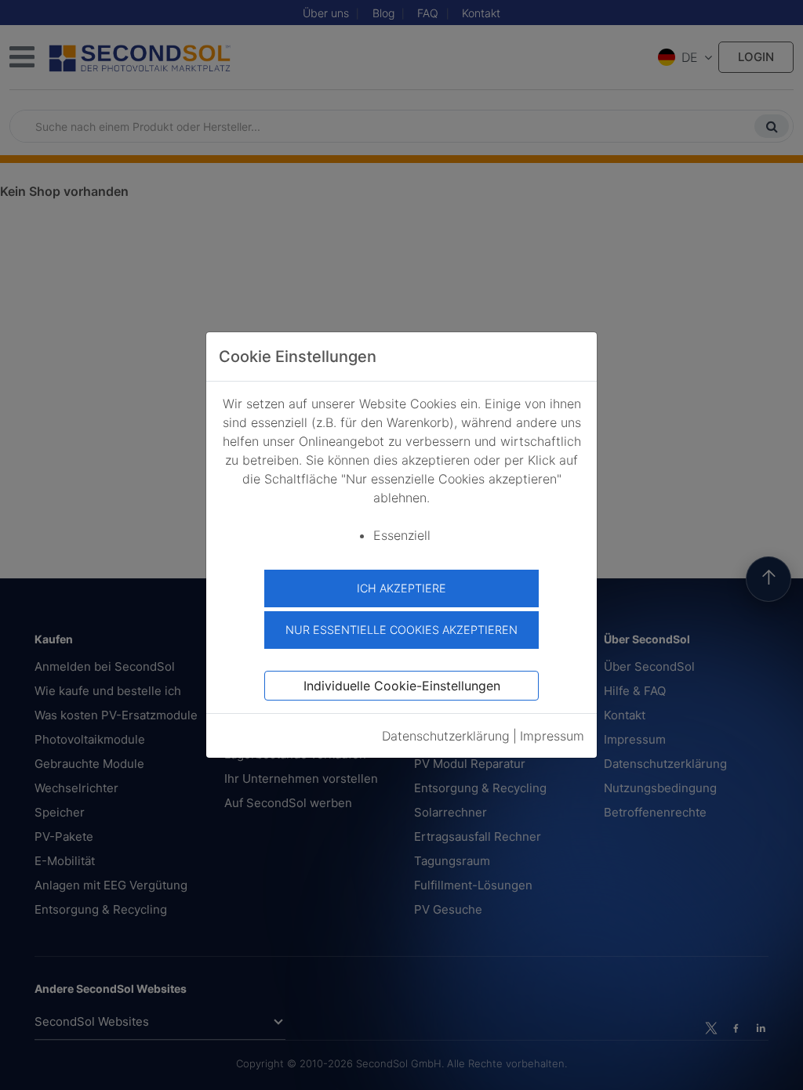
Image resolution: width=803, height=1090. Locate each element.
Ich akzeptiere (401, 588)
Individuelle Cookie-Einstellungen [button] (401, 685)
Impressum (552, 736)
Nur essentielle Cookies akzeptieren (401, 629)
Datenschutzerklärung (446, 736)
